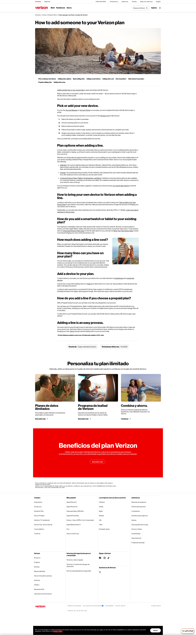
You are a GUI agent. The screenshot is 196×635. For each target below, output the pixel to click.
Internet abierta (120, 605)
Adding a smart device (93, 79)
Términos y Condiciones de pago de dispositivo (78, 565)
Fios (68, 529)
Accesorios (38, 507)
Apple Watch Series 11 (74, 524)
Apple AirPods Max (73, 515)
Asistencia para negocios (139, 515)
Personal (38, 1)
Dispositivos (38, 502)
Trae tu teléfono (39, 529)
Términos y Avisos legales (75, 560)
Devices (103, 116)
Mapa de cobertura (146, 1)
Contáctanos (114, 1)
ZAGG (101, 507)
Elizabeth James (104, 529)
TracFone (37, 533)
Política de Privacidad (74, 605)
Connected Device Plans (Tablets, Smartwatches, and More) (80, 178)
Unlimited (63, 165)
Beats (101, 511)
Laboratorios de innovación (43, 594)
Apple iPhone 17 (72, 502)
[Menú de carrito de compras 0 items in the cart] (160, 8)
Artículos (38, 15)
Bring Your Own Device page (123, 231)
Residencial (60, 8)
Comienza (125, 419)
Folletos (36, 585)
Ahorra (69, 8)
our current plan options (121, 186)
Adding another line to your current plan (70, 90)
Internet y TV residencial (42, 520)
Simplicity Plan (39, 511)
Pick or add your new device (47, 79)
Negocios (47, 1)
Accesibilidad (135, 533)
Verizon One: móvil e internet (43, 524)
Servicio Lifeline (136, 529)
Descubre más (40, 419)
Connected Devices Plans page (73, 231)
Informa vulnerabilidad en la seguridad (79, 571)
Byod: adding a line (79, 79)
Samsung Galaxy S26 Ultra (75, 511)
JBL (100, 520)
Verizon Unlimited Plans (49, 15)
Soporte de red (136, 538)
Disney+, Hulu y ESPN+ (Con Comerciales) (80, 520)
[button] (187, 630)
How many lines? (121, 79)
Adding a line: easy (59, 82)
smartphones (119, 278)
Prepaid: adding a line (45, 82)
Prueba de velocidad (138, 542)
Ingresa (133, 520)
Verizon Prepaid (39, 515)
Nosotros (37, 558)
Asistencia (124, 1)
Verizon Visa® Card (73, 533)
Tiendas (134, 1)
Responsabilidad (39, 571)
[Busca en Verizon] (140, 8)
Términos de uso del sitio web (77, 610)
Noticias (37, 567)
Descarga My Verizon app (139, 524)
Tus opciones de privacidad (92, 605)
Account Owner (85, 110)
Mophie (101, 515)
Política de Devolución (138, 507)
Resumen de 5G (39, 589)
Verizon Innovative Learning (43, 576)
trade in (89, 284)
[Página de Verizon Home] (41, 7)
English (158, 1)
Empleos (37, 562)
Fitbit (100, 524)
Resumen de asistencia (138, 502)
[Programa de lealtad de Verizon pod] (98, 397)
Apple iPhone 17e (72, 507)
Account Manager (72, 110)
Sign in (72, 331)
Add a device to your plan (136, 79)
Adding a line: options (64, 79)
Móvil (53, 8)
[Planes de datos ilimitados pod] (55, 397)
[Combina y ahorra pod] (141, 397)
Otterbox (102, 502)
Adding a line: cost (108, 79)
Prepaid (62, 173)
